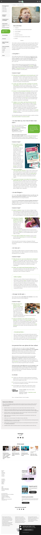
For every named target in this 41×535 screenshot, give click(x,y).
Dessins (3, 50)
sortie (20, 103)
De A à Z (3, 470)
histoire (34, 237)
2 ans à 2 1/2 (4, 10)
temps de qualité (28, 320)
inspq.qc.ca (36, 410)
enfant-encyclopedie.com (10, 423)
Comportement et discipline (5, 20)
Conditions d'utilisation (5, 496)
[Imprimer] (23, 437)
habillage (30, 137)
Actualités (3, 479)
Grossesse (3, 472)
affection (20, 231)
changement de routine (20, 68)
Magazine (3, 481)
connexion (32, 215)
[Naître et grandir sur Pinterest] (21, 509)
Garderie (4, 38)
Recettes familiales (5, 27)
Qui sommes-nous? (5, 495)
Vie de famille (5, 35)
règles (25, 280)
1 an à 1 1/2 (4, 7)
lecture (23, 237)
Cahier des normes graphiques (7, 499)
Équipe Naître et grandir (32, 392)
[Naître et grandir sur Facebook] (19, 509)
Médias (3, 498)
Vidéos (3, 482)
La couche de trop (4, 493)
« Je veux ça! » (17, 33)
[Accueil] (20, 2)
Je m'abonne (26, 502)
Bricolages (4, 47)
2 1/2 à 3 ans (4, 11)
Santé (3, 55)
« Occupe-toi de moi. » (18, 34)
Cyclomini (3, 490)
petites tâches (33, 173)
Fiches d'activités (5, 46)
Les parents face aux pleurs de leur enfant (22, 36)
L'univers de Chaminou (5, 489)
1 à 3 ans (14, 4)
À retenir (16, 38)
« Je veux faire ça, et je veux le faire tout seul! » (23, 29)
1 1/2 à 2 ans (4, 8)
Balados (3, 483)
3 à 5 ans (3, 475)
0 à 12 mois (3, 473)
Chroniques (3, 480)
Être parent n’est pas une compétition (8, 494)
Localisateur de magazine (32, 492)
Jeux (3, 52)
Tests (2, 487)
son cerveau (15, 361)
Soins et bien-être (20, 4)
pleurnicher (31, 65)
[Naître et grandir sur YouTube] (23, 509)
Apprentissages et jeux (5, 43)
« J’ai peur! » (16, 27)
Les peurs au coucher (25, 116)
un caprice (32, 130)
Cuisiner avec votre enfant (5, 26)
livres (27, 97)
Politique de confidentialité (6, 497)
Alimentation (4, 23)
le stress (34, 103)
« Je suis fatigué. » (17, 31)
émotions (15, 166)
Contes (3, 49)
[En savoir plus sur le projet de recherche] (20, 528)
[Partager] (18, 437)
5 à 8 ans (3, 476)
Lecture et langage (4, 15)
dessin (20, 237)
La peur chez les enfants (16, 116)
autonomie (18, 127)
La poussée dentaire (32, 339)
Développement (5, 5)
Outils (2, 486)
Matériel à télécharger (5, 488)
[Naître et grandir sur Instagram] (17, 509)
